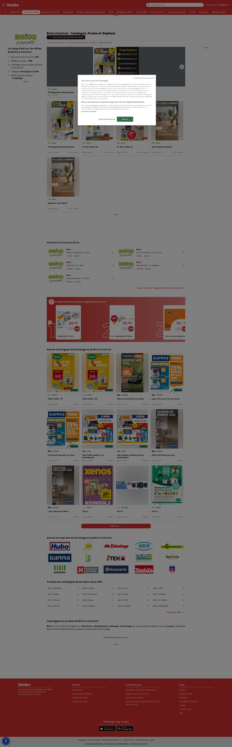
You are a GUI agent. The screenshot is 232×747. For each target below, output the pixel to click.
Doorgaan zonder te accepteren (144, 78)
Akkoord (125, 119)
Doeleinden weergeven (106, 119)
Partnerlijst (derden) (88, 111)
